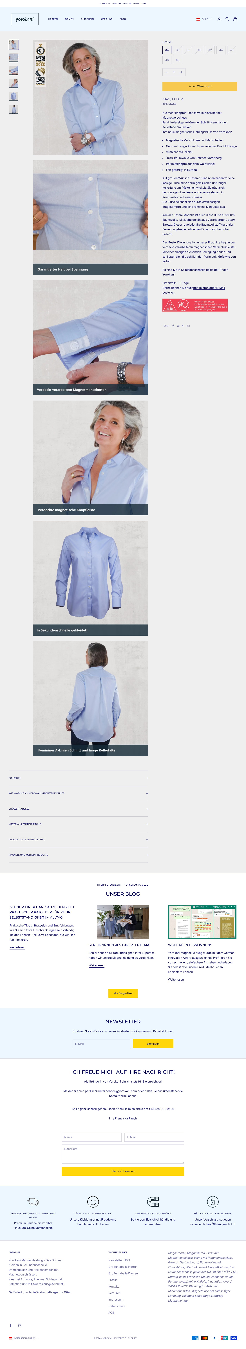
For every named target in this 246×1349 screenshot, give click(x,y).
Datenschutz (116, 1306)
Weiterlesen (17, 947)
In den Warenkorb (200, 86)
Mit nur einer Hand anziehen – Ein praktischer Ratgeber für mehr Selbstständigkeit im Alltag (42, 912)
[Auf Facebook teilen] (173, 325)
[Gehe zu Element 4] (14, 84)
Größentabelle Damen (123, 1273)
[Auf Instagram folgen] (20, 1325)
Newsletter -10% (119, 1260)
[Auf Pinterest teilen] (183, 325)
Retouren (114, 1293)
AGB (111, 1312)
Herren (53, 19)
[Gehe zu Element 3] (14, 71)
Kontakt (113, 1286)
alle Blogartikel (123, 993)
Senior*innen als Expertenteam (119, 945)
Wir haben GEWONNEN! (189, 945)
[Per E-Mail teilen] (188, 325)
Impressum (115, 1299)
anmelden (153, 1043)
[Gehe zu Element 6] (14, 110)
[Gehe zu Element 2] (14, 58)
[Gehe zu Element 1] (14, 45)
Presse (112, 1280)
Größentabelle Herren (122, 1266)
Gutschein (87, 19)
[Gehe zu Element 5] (14, 97)
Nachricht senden (123, 1171)
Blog (123, 19)
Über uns (106, 19)
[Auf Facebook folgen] (10, 1325)
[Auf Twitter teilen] (178, 325)
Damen (69, 19)
